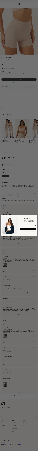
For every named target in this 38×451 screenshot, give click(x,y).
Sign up (28, 228)
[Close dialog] (36, 216)
